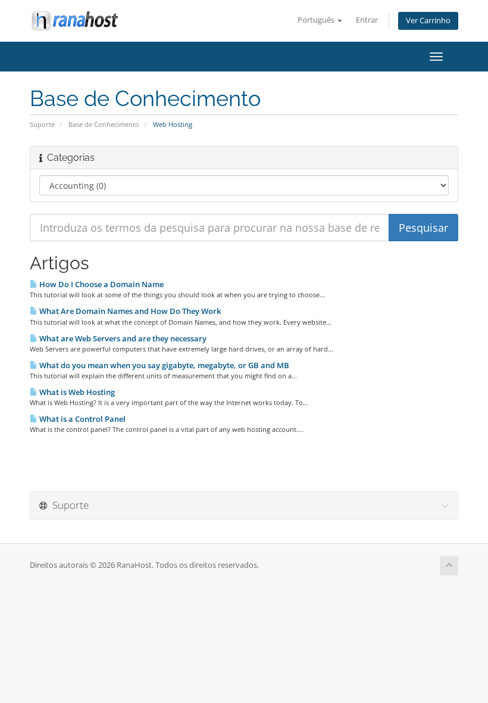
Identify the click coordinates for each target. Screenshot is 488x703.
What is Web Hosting (76, 392)
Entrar (367, 20)
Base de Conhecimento (103, 124)
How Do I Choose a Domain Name (100, 284)
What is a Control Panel (81, 418)
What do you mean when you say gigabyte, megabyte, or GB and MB (163, 365)
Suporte (42, 124)
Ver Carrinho (428, 20)
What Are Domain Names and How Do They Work (129, 311)
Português (317, 20)
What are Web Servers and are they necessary (122, 338)
